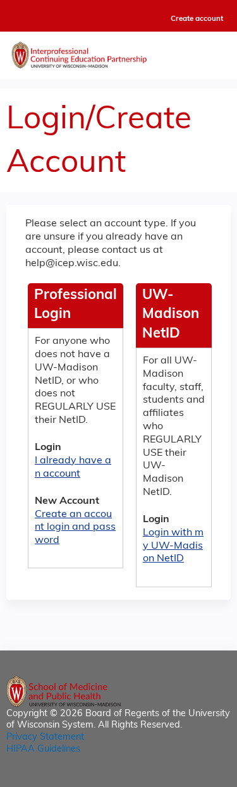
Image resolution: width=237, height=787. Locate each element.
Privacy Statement (45, 737)
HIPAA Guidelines (43, 749)
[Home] (118, 52)
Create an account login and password (75, 527)
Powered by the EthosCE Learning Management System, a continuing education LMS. (186, 778)
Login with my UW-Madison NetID (173, 546)
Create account (197, 19)
